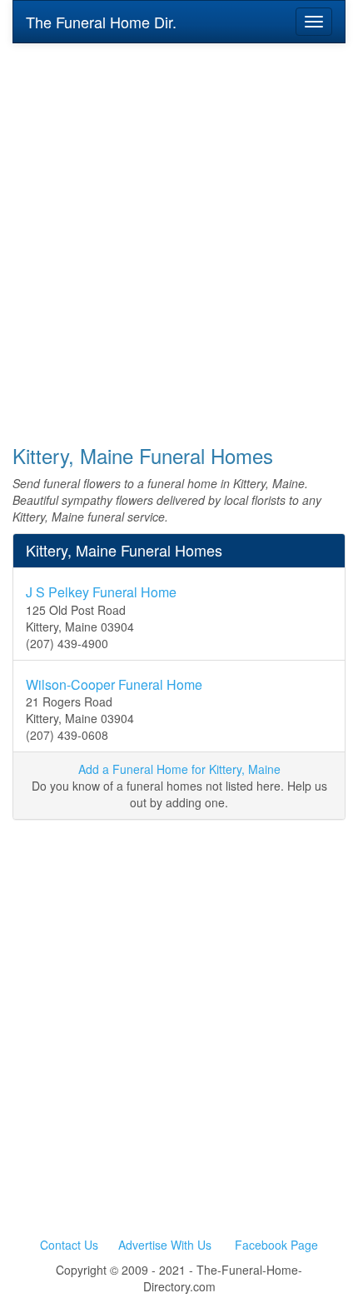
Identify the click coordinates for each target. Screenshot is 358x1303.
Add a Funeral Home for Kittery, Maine (179, 769)
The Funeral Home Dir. (101, 21)
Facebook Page (276, 1244)
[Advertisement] (179, 232)
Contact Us (69, 1244)
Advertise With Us (164, 1244)
